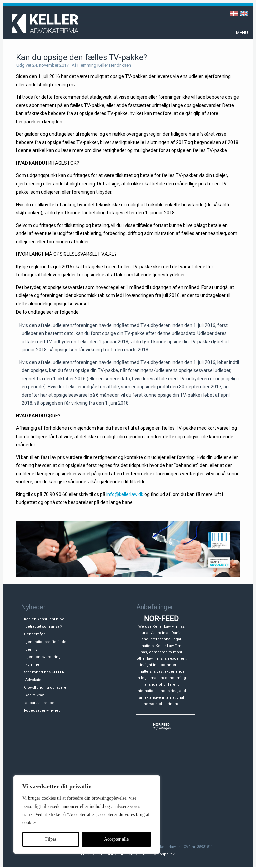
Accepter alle (116, 839)
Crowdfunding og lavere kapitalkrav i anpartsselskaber (45, 695)
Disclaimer (116, 854)
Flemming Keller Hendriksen (104, 65)
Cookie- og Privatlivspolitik (152, 854)
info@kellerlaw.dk (124, 494)
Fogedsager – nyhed (42, 710)
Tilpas (50, 839)
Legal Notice (92, 854)
